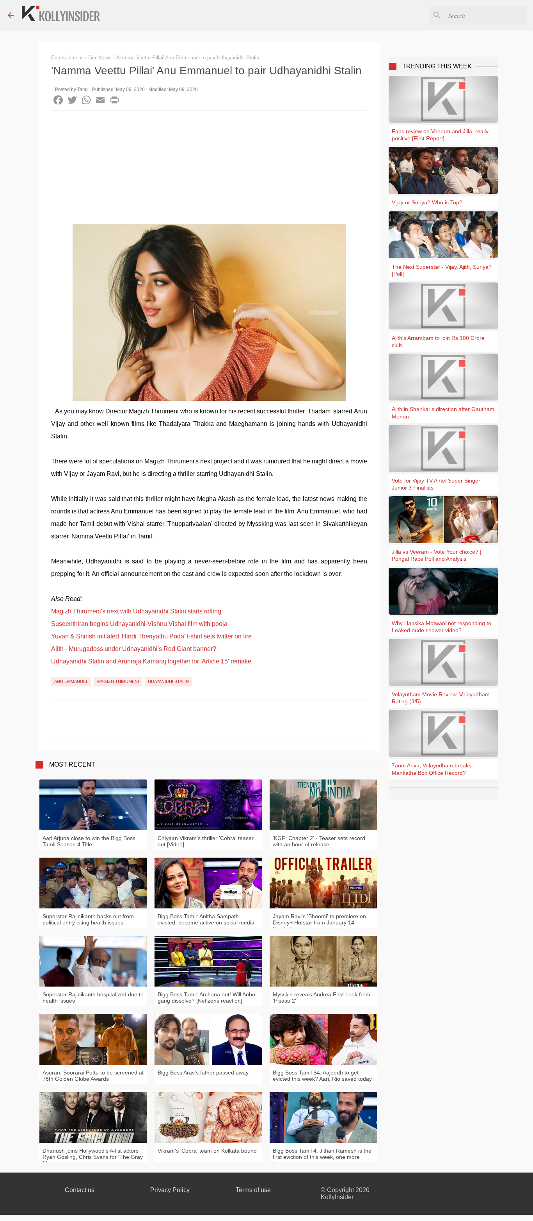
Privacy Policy (170, 1190)
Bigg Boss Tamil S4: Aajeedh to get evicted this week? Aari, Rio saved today (322, 1075)
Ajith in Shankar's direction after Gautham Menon (443, 412)
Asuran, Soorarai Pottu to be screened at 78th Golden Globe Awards (93, 1075)
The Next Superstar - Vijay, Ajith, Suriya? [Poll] (442, 270)
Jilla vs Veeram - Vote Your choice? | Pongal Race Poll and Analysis (436, 555)
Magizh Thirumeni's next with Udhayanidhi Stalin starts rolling (136, 611)
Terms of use (253, 1190)
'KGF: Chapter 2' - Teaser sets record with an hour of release (319, 841)
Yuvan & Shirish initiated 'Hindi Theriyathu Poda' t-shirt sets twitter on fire (151, 636)
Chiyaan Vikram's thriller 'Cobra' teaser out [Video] (206, 841)
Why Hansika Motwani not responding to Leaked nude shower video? (441, 626)
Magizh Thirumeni (118, 681)
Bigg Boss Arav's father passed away (203, 1072)
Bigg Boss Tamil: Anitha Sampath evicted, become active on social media (206, 919)
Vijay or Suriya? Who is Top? (427, 202)
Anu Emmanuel (71, 681)
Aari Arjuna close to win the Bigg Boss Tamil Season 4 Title (89, 841)
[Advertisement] (209, 169)
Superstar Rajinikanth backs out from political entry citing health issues (88, 919)
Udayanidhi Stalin (168, 681)
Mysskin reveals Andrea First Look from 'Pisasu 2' (321, 997)
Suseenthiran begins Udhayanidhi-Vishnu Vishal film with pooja (139, 623)
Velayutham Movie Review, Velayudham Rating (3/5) (441, 697)
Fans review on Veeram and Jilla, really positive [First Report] (440, 134)
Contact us (79, 1190)
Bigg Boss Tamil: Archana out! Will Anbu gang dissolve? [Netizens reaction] (206, 997)
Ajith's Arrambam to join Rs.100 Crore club (438, 341)
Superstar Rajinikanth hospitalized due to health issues (93, 997)
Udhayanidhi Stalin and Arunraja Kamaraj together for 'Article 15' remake (151, 661)
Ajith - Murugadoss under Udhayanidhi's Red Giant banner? (133, 648)
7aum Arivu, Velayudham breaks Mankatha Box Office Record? (431, 769)
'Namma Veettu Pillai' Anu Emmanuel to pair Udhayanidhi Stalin (187, 58)
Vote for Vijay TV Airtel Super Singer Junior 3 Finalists (436, 484)
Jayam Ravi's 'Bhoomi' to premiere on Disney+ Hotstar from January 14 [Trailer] (319, 922)
